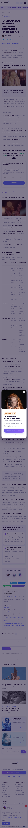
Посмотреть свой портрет (14, 430)
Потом (14, 434)
